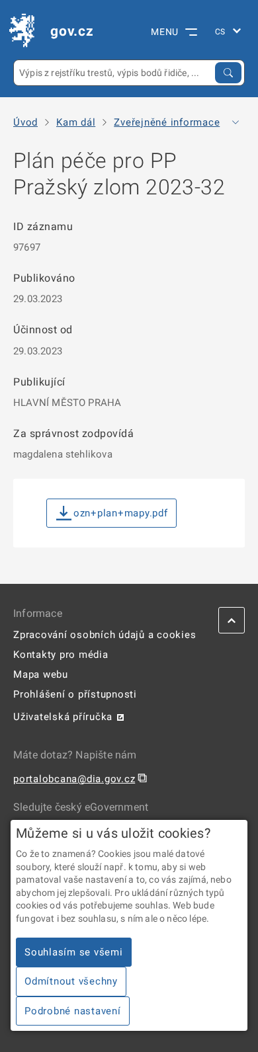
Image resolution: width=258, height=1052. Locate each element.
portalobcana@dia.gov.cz (74, 779)
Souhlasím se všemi (73, 952)
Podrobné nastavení (72, 1011)
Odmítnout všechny (71, 981)
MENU (165, 31)
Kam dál (75, 123)
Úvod (25, 123)
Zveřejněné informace (167, 123)
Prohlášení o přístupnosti (75, 694)
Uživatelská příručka (62, 717)
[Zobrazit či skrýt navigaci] (235, 122)
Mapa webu (40, 674)
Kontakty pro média (60, 655)
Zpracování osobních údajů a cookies (104, 635)
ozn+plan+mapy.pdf (120, 513)
